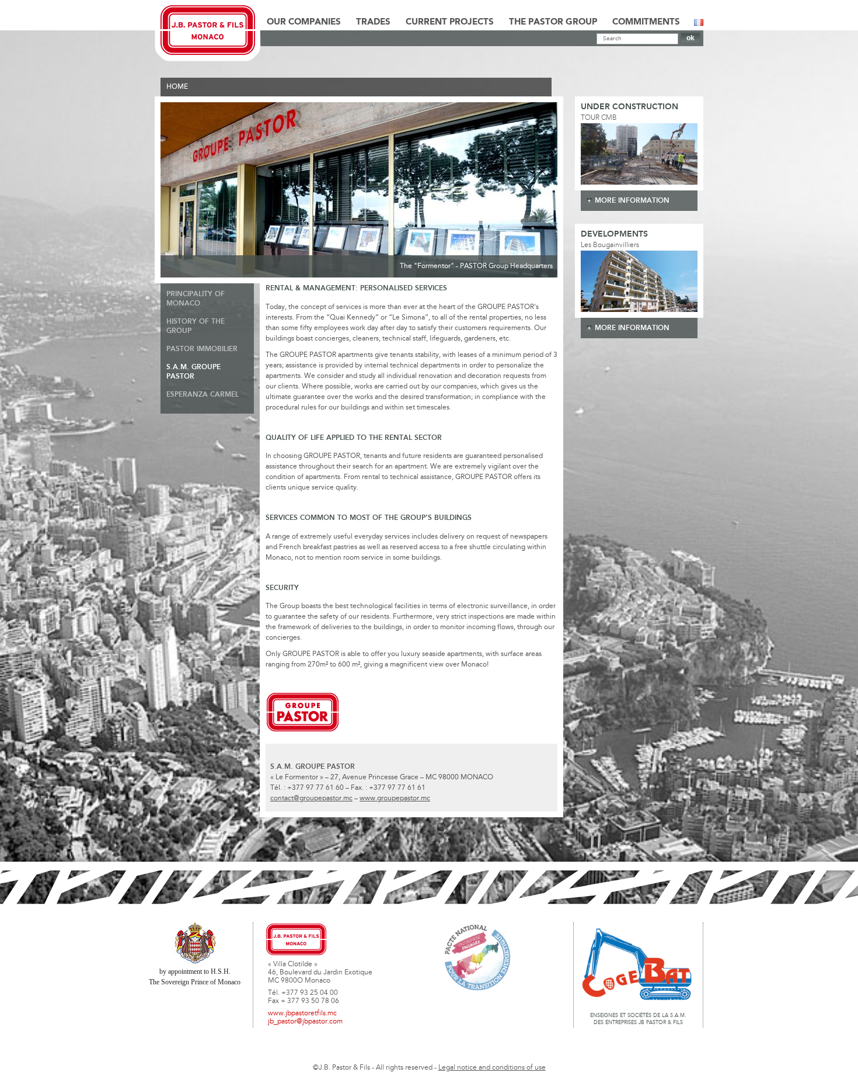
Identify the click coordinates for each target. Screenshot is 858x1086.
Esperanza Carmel (202, 394)
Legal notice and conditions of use (492, 1068)
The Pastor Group (553, 22)
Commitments (646, 22)
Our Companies (304, 22)
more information (632, 200)
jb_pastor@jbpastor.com (305, 1022)
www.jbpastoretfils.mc (302, 1013)
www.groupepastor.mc (395, 798)
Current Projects (450, 22)
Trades (373, 22)
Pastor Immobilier (202, 349)
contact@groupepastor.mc (311, 798)
